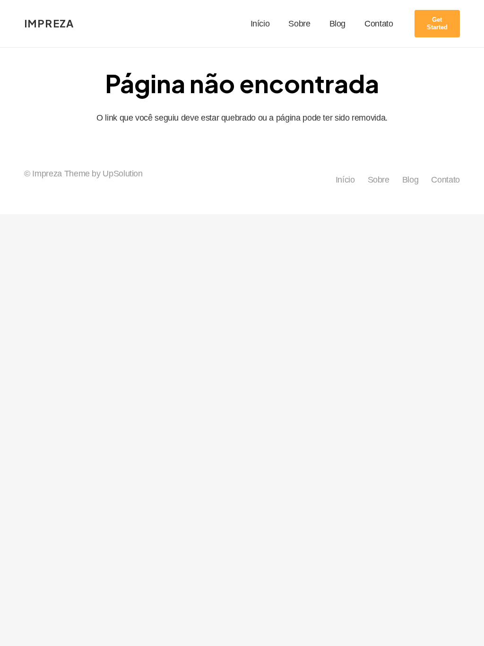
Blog (410, 179)
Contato (445, 179)
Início (345, 179)
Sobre (378, 179)
